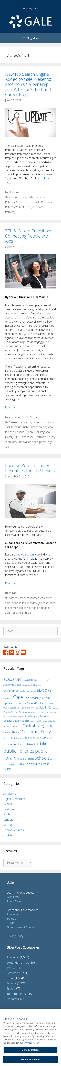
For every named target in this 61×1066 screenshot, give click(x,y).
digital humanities (28, 691)
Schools (35, 417)
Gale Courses (19, 703)
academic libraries (36, 679)
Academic (15, 417)
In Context (27, 725)
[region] (30, 1037)
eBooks (16, 603)
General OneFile (12, 720)
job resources (46, 603)
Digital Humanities (14, 799)
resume (16, 612)
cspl (7, 427)
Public (25, 417)
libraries (7, 732)
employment (46, 427)
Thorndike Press (36, 764)
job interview (29, 603)
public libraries (18, 751)
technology (8, 764)
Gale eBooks (35, 703)
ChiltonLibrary (11, 690)
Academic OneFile (13, 684)
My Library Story (35, 731)
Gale (18, 697)
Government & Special (21, 927)
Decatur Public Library (24, 427)
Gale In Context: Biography (15, 712)
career (13, 598)
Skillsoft (26, 612)
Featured (9, 809)
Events (7, 804)
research (22, 758)
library (15, 732)
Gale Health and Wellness (27, 707)
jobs (21, 432)
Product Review (35, 737)
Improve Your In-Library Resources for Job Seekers (30, 467)
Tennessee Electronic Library (37, 437)
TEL (17, 437)
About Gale (14, 901)
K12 (37, 726)
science (53, 759)
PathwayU (11, 212)
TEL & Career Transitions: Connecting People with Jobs (29, 236)
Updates (14, 192)
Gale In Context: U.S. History (40, 712)
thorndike (18, 764)
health (32, 721)
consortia (49, 422)
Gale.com (13, 897)
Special (7, 825)
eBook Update (17, 197)
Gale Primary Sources (36, 716)
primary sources (15, 737)
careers (37, 422)
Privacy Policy (15, 936)
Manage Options (31, 1049)
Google (25, 720)
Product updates (23, 744)
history (15, 726)
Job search (38, 207)
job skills (39, 608)
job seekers (28, 554)
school (31, 758)
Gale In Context (48, 707)
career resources (28, 598)
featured (7, 698)
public (40, 743)
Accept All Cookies (30, 1059)
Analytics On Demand (32, 685)
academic (12, 679)
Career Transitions (20, 422)
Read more (11, 407)
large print (46, 726)
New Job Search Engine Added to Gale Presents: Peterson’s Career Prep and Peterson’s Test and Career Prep (28, 84)
